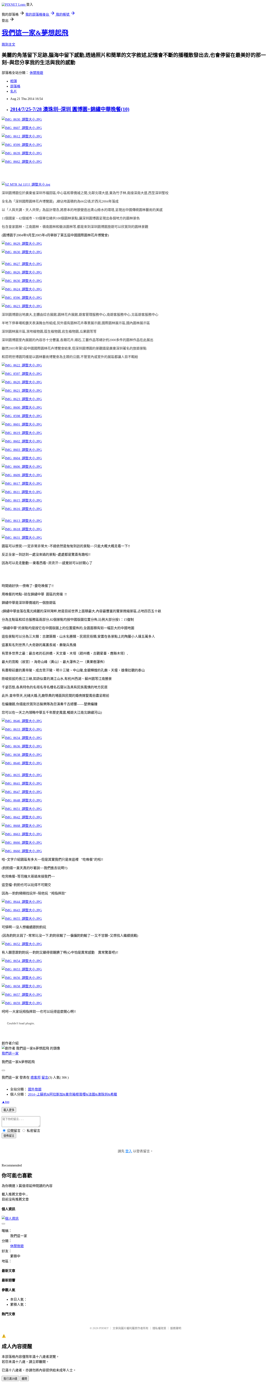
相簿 (13, 81)
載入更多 (8, 1110)
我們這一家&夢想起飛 (35, 33)
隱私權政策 (159, 1328)
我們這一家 (10, 1053)
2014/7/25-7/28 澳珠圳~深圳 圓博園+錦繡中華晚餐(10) (69, 109)
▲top (5, 1102)
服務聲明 (175, 1328)
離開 (24, 1378)
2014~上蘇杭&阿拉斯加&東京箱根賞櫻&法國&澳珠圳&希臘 (72, 1094)
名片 (13, 91)
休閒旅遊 (36, 73)
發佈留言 (8, 1135)
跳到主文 (8, 44)
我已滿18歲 (10, 1378)
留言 (44, 1077)
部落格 (15, 86)
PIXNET (104, 1328)
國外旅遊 (34, 1089)
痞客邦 (35, 1077)
